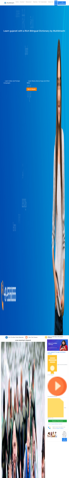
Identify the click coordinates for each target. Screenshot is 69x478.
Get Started (64, 439)
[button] (22, 2)
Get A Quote (32, 89)
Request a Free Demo (57, 421)
